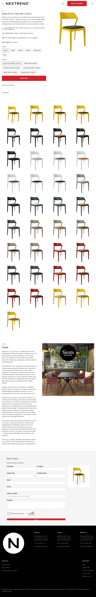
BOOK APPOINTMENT (40, 546)
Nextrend (10, 589)
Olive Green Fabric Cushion (12, 64)
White (21, 51)
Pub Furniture (6, 567)
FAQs (83, 564)
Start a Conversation (77, 3)
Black (13, 51)
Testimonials (86, 567)
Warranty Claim (86, 576)
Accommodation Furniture (9, 570)
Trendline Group (7, 591)
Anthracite (38, 51)
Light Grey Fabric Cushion (32, 68)
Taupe (29, 51)
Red (5, 55)
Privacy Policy (86, 573)
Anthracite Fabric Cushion (11, 68)
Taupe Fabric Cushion (10, 73)
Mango (6, 51)
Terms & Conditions (88, 570)
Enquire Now (24, 78)
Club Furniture (6, 564)
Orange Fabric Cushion (28, 73)
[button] (3, 3)
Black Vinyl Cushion (31, 64)
